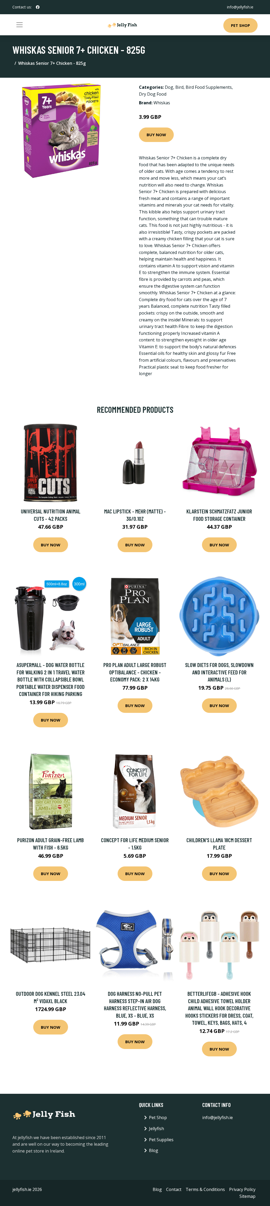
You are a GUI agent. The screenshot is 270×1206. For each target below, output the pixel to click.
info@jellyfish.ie (240, 6)
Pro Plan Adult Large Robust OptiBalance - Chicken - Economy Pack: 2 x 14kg (134, 672)
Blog (153, 1150)
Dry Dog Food (152, 94)
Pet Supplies (161, 1140)
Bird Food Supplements (209, 87)
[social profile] (38, 7)
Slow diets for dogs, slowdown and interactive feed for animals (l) (219, 672)
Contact (173, 1189)
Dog (169, 87)
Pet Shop (240, 25)
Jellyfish (156, 1128)
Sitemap (247, 1196)
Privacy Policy (242, 1189)
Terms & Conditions (205, 1189)
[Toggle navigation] (19, 25)
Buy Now (156, 134)
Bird (179, 87)
